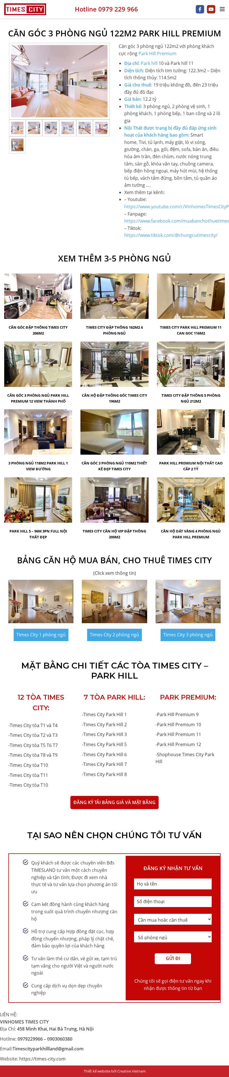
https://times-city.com (42, 1059)
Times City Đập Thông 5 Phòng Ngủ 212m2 (190, 398)
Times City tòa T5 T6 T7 (34, 745)
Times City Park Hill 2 (105, 724)
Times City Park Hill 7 (105, 764)
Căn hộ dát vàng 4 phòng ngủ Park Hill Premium (191, 534)
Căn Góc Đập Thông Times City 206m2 (38, 330)
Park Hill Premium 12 (179, 744)
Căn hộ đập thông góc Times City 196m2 (114, 398)
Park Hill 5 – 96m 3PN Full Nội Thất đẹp (38, 534)
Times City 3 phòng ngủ (188, 635)
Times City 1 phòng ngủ (41, 635)
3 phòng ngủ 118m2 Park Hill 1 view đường (38, 466)
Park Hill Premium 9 (178, 714)
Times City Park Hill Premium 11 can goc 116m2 (190, 330)
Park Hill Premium (157, 53)
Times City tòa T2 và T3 (34, 735)
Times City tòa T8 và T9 (34, 755)
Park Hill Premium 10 (179, 724)
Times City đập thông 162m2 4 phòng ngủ (114, 330)
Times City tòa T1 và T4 (34, 725)
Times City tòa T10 (29, 765)
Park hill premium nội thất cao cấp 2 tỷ (191, 466)
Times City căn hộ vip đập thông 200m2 (114, 534)
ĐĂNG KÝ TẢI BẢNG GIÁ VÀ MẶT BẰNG (114, 802)
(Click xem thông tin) (114, 573)
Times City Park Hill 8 (105, 774)
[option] (59, 81)
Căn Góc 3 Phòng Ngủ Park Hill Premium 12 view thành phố (38, 398)
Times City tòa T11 (29, 775)
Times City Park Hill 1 (105, 714)
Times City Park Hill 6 (105, 754)
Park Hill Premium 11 (179, 734)
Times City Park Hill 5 (105, 744)
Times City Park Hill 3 (105, 734)
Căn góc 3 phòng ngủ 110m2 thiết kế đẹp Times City (114, 466)
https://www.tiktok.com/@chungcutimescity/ (171, 235)
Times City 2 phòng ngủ (114, 635)
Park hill (149, 63)
